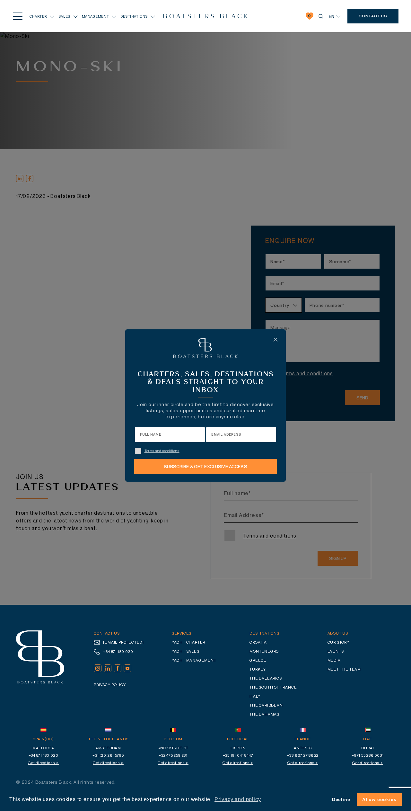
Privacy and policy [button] (237, 799)
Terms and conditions (161, 451)
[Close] (275, 340)
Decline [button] (341, 799)
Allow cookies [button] (379, 799)
